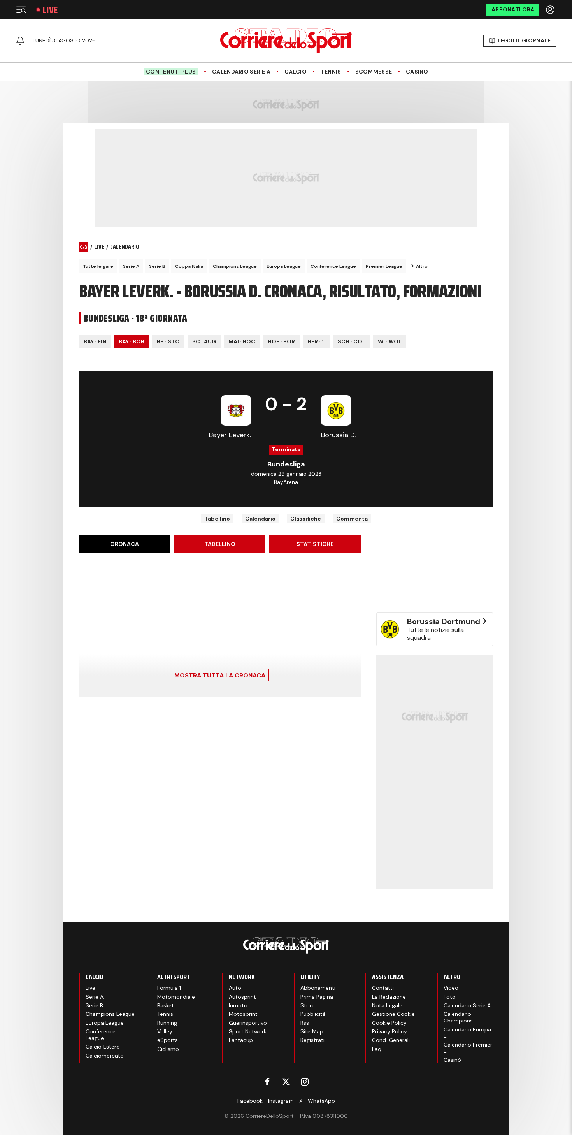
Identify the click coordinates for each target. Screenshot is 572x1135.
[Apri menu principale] (21, 9)
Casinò (417, 72)
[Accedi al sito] (551, 9)
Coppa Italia (189, 266)
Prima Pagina (316, 996)
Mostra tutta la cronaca (219, 675)
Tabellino (217, 518)
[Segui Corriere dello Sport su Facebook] (267, 1081)
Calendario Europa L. (467, 1033)
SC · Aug (204, 341)
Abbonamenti (317, 987)
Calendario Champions (458, 1017)
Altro (422, 266)
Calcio (295, 72)
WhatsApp (321, 1100)
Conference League (333, 266)
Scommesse (373, 72)
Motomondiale (176, 996)
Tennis (331, 72)
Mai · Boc (241, 341)
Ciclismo (168, 1048)
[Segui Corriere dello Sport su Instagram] (304, 1081)
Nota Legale (387, 1005)
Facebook (250, 1100)
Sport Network (248, 1031)
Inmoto (238, 1005)
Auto (235, 987)
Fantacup (241, 1039)
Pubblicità (313, 1013)
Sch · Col (351, 341)
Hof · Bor (281, 341)
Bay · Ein (95, 341)
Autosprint (242, 996)
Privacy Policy (389, 1031)
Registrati (312, 1039)
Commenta (352, 518)
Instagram (281, 1100)
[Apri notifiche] (20, 41)
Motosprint (243, 1013)
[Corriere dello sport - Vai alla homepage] (286, 40)
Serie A (131, 266)
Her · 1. (316, 341)
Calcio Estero (103, 1046)
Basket (165, 1005)
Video (451, 987)
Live (50, 10)
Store (307, 1005)
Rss (304, 1022)
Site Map (311, 1031)
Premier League (384, 266)
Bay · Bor (131, 341)
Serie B (157, 266)
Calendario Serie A (241, 72)
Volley (164, 1031)
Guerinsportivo (248, 1022)
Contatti (383, 987)
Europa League (284, 266)
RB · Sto (168, 341)
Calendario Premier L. (468, 1048)
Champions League (235, 266)
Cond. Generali (391, 1039)
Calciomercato (105, 1055)
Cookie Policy (389, 1022)
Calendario (260, 518)
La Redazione (389, 996)
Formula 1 (169, 987)
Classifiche (305, 518)
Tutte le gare (98, 266)
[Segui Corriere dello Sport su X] (286, 1081)
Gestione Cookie (393, 1013)
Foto (450, 996)
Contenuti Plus (171, 71)
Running (167, 1022)
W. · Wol (390, 341)
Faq (376, 1048)
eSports (167, 1039)
